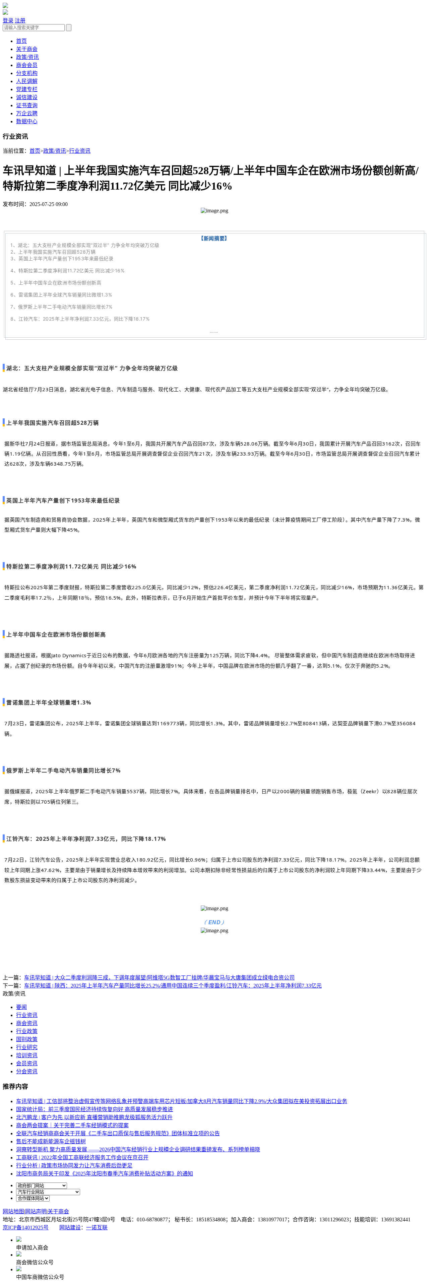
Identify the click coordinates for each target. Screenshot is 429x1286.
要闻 (21, 1007)
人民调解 (27, 81)
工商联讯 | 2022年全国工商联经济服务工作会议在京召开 (82, 1157)
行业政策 (27, 1031)
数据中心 (27, 121)
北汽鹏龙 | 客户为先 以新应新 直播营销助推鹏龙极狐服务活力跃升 (94, 1117)
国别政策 (27, 1039)
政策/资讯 (27, 57)
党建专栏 (27, 89)
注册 (20, 20)
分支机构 (27, 73)
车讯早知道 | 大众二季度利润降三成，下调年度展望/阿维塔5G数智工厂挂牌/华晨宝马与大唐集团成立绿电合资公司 (159, 977)
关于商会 (27, 49)
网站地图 (13, 1211)
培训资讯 (27, 1055)
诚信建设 (27, 97)
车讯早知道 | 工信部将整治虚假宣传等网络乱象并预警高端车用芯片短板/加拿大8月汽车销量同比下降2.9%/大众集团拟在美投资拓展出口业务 (181, 1101)
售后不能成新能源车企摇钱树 (51, 1141)
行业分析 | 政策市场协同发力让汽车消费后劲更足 (74, 1165)
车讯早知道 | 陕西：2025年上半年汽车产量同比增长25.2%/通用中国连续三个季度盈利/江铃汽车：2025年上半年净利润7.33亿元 (173, 986)
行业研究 (27, 1047)
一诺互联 (97, 1227)
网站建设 (70, 1227)
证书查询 (27, 105)
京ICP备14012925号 (26, 1227)
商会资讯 (27, 1023)
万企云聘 (27, 113)
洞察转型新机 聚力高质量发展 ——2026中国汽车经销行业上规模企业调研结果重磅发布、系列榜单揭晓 (138, 1149)
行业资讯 (79, 151)
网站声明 (36, 1211)
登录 (8, 20)
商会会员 (27, 65)
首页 (21, 41)
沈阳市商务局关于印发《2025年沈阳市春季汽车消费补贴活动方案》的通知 (104, 1173)
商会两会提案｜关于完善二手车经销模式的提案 (72, 1125)
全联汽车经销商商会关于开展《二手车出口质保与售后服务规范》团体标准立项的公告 (118, 1133)
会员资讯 (27, 1063)
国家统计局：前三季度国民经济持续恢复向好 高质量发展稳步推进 (94, 1109)
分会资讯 (27, 1071)
